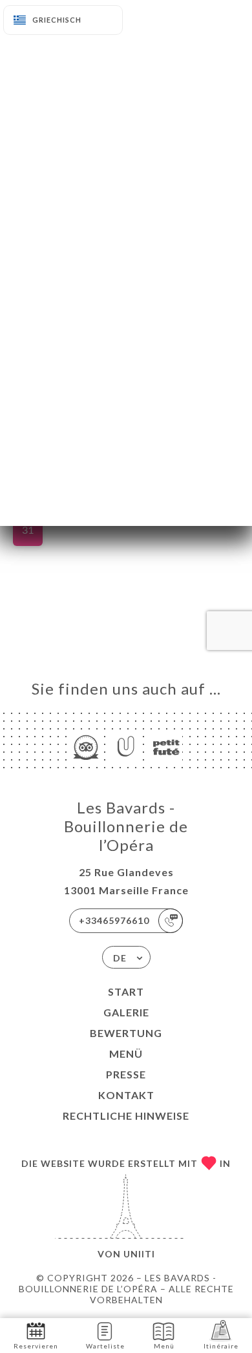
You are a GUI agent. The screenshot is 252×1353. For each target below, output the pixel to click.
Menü (126, 1053)
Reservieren (36, 1346)
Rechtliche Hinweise (126, 1115)
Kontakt (126, 1095)
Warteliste (105, 1346)
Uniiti (139, 1253)
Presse (126, 1074)
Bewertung (126, 1033)
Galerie (126, 1012)
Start (126, 991)
